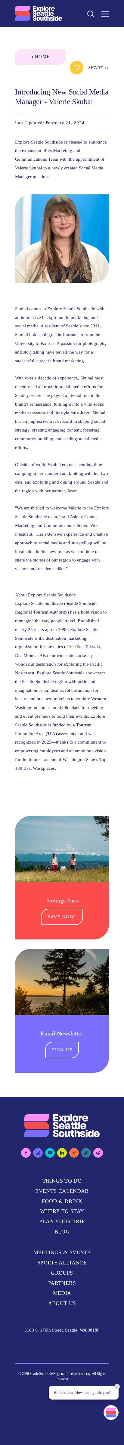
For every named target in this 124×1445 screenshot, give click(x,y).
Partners (62, 1283)
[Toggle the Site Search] (90, 13)
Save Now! (62, 916)
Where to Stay (62, 1211)
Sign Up (62, 1049)
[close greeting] (117, 1386)
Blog (62, 1232)
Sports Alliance (62, 1263)
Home (42, 56)
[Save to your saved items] (76, 67)
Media (62, 1293)
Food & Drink (62, 1201)
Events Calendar (61, 1191)
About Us (62, 1303)
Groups (62, 1273)
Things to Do (62, 1181)
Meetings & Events (62, 1252)
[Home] (38, 13)
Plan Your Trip (62, 1221)
